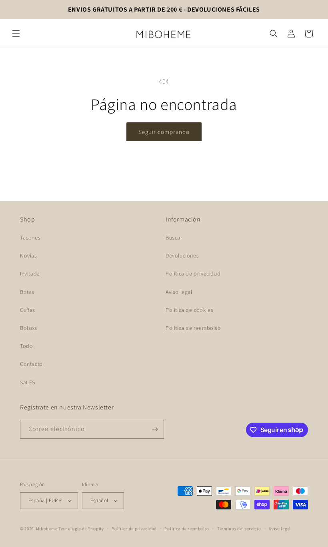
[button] (16, 33)
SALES (27, 382)
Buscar (174, 237)
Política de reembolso (193, 327)
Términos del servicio (239, 528)
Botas (27, 291)
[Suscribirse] (155, 429)
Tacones (30, 237)
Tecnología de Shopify (81, 528)
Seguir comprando (164, 132)
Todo (26, 345)
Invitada (30, 273)
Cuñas (27, 309)
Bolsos (28, 327)
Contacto (31, 363)
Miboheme (47, 528)
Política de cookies (189, 309)
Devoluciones (182, 255)
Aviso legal (179, 291)
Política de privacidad (193, 273)
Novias (28, 255)
